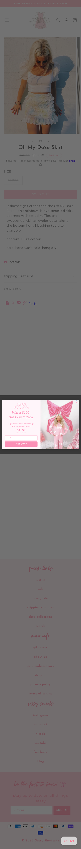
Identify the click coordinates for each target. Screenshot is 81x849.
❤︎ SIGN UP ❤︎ (21, 444)
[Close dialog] (76, 402)
